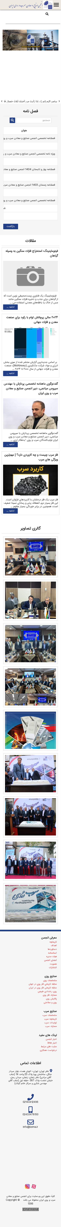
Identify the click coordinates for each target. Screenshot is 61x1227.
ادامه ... (10, 319)
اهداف (54, 958)
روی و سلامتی (50, 1015)
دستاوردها (52, 961)
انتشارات (53, 980)
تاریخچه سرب (50, 1031)
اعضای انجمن (50, 972)
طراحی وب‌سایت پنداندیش (30, 1221)
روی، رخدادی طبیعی (47, 1004)
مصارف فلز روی (50, 1007)
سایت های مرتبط (49, 1059)
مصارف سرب (51, 1038)
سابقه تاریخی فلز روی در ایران (43, 1000)
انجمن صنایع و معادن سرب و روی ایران (31, 5)
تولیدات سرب (50, 1035)
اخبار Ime (52, 1055)
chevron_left (2, 107)
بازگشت (11, 238)
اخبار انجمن (51, 1051)
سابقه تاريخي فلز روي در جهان (43, 996)
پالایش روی (51, 1011)
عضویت (53, 976)
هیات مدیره (51, 969)
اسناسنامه (52, 965)
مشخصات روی (50, 993)
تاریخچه (53, 954)
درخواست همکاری (48, 1062)
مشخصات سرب (49, 1027)
